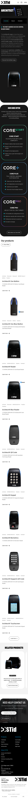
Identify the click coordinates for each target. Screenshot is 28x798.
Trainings (17, 744)
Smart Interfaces (4, 744)
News (2, 761)
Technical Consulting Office (7, 759)
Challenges (17, 742)
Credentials (3, 739)
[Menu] (25, 2)
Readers (3, 742)
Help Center (17, 746)
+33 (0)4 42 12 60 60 (6, 773)
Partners (3, 756)
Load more (13, 638)
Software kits (4, 746)
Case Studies (18, 739)
